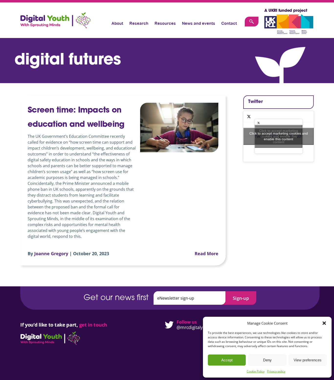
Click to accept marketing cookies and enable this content (278, 136)
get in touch (93, 324)
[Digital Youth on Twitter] (167, 324)
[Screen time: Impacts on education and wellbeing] (179, 127)
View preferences (308, 360)
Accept (227, 360)
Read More (206, 253)
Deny (267, 360)
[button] (324, 323)
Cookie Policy (256, 371)
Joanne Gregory (51, 253)
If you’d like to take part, (49, 324)
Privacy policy (276, 371)
